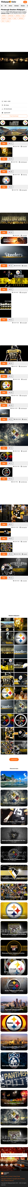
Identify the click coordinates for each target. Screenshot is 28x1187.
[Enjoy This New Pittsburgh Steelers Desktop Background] (20, 651)
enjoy (15, 18)
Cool (18, 1158)
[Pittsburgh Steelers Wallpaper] (7, 720)
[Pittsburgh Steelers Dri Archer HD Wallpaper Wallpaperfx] (7, 679)
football (4, 18)
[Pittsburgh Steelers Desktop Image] (20, 638)
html (3, 21)
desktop (18, 15)
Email (18, 1176)
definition (21, 18)
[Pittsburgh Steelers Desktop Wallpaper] (7, 706)
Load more (14, 759)
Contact (11, 1176)
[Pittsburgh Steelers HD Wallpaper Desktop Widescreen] (20, 665)
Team (6, 1176)
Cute (21, 1158)
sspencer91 (6, 112)
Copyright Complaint (6, 1178)
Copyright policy (16, 1178)
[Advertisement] (14, 37)
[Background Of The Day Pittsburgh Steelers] (7, 638)
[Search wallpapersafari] (2, 1155)
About (2, 1176)
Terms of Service (9, 1180)
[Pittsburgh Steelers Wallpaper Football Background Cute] (7, 734)
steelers (4, 15)
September (4, 1160)
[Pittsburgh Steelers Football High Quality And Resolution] (20, 747)
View (3, 143)
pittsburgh (10, 15)
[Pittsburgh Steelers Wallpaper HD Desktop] (7, 665)
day (23, 15)
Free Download (14, 116)
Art (5, 5)
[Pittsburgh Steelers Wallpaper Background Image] (20, 734)
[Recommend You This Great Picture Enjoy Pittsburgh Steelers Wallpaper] (7, 651)
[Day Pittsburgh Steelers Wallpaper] (20, 679)
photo (7, 21)
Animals (16, 5)
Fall (13, 1160)
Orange (9, 1160)
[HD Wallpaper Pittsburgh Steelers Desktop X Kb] (7, 747)
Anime (10, 5)
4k (1, 5)
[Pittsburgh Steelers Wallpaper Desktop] (20, 624)
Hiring (15, 1176)
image (9, 18)
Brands (23, 5)
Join (25, 2)
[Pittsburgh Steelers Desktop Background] (7, 624)
